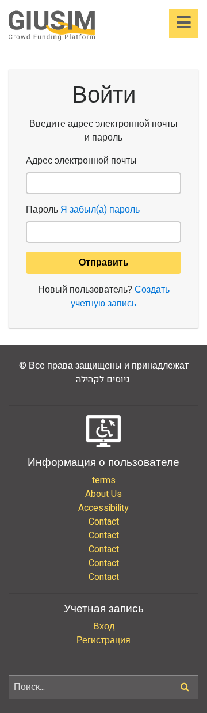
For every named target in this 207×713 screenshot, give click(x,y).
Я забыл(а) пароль (100, 210)
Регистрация (103, 640)
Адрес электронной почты (81, 161)
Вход (103, 627)
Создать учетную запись (120, 296)
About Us (103, 494)
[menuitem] (103, 480)
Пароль (83, 210)
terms (104, 480)
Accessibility (103, 508)
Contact (104, 522)
